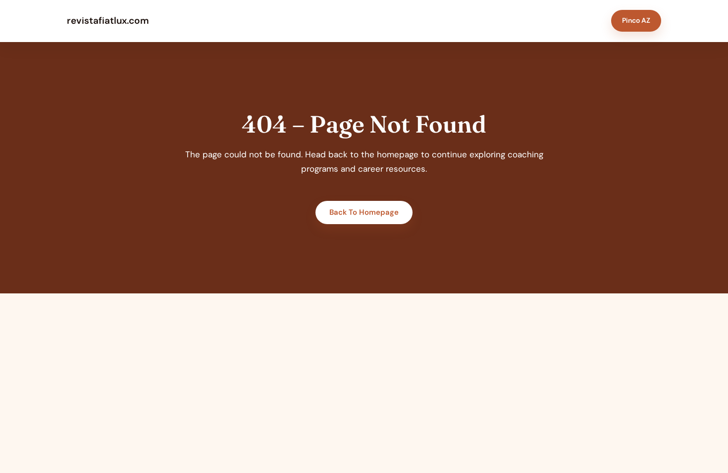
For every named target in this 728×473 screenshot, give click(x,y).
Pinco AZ (636, 20)
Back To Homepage (364, 212)
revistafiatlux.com (108, 20)
